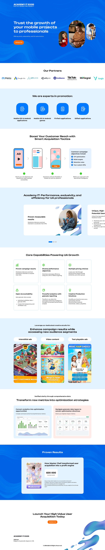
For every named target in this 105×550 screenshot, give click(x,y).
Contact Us (18, 42)
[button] (50, 242)
